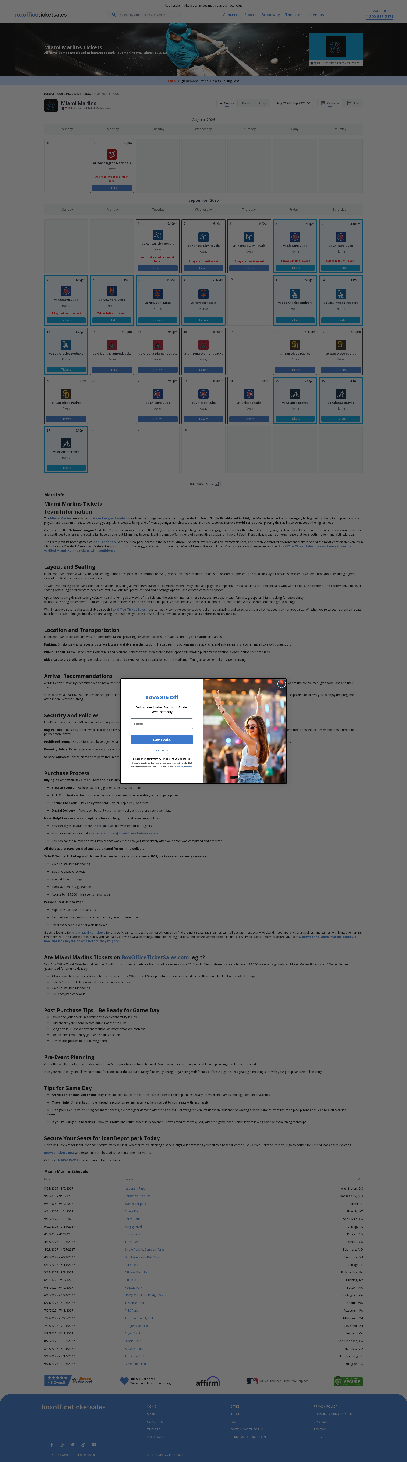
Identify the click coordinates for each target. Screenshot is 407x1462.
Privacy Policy (179, 767)
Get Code (162, 740)
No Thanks (162, 750)
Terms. (189, 767)
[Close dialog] (281, 683)
